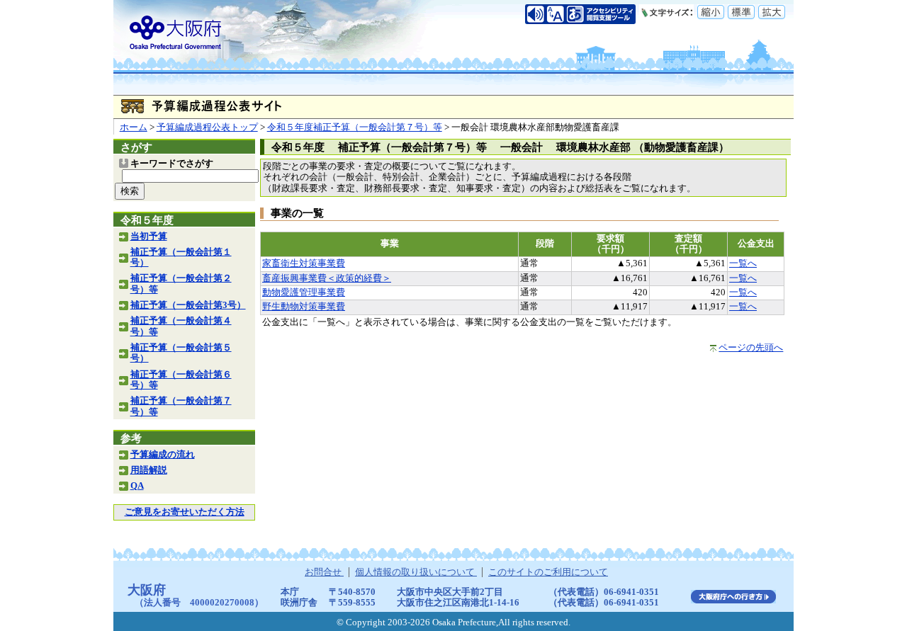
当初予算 (148, 236)
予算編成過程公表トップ (207, 127)
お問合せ (324, 572)
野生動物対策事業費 (303, 307)
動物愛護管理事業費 (303, 292)
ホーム (133, 127)
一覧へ (743, 263)
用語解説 (148, 470)
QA (137, 486)
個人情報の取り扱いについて (416, 572)
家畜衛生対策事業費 (303, 263)
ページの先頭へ (751, 348)
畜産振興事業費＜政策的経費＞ (326, 278)
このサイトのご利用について (548, 572)
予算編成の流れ (162, 455)
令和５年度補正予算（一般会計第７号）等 (354, 127)
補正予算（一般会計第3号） (188, 305)
